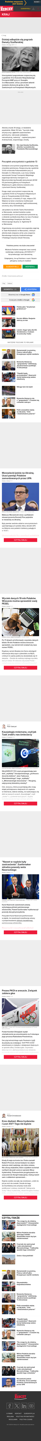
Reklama (10, 1416)
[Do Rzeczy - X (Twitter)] (17, 1406)
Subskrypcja (29, 1413)
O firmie (9, 1413)
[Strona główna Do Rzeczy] (6, 9)
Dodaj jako (19, 300)
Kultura (10, 283)
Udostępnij (32, 289)
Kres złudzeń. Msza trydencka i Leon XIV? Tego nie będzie (18, 1122)
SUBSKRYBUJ (12, 267)
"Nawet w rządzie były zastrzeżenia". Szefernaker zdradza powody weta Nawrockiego (16, 865)
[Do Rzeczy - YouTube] (31, 1406)
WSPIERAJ (30, 267)
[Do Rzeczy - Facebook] (10, 1406)
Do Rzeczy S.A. (16, 1424)
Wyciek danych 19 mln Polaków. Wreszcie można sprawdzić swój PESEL (19, 601)
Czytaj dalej (20, 540)
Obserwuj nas (19, 295)
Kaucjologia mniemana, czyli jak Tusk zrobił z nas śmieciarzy (19, 733)
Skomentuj (10, 289)
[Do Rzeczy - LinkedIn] (24, 1406)
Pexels (27, 637)
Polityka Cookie (26, 1419)
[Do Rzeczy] (1, 36)
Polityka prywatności (25, 1416)
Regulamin (13, 1419)
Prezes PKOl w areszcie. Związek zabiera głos (19, 992)
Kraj (6, 14)
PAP (26, 511)
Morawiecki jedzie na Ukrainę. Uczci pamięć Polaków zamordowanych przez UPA (18, 476)
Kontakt (18, 1413)
